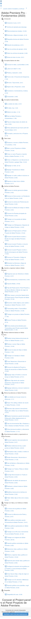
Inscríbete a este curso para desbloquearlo (15, 614)
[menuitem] (1, 4)
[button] (1, 1)
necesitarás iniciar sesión (22, 612)
